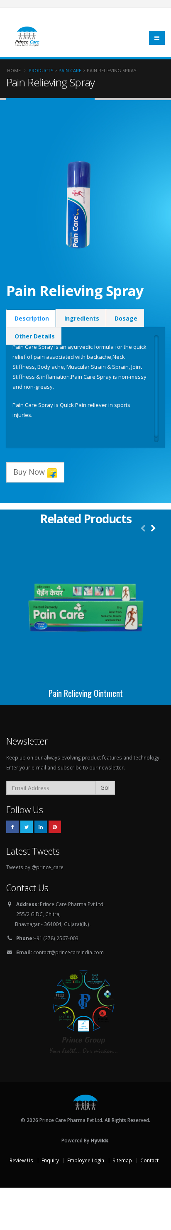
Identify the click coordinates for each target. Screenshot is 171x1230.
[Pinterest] (55, 827)
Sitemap (122, 1160)
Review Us (21, 1160)
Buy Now (30, 472)
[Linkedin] (40, 827)
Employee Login (85, 1160)
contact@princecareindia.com (68, 952)
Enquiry (50, 1160)
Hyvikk (99, 1140)
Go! (105, 787)
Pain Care (70, 70)
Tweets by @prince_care (35, 867)
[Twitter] (26, 827)
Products (41, 70)
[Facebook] (12, 827)
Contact (149, 1160)
